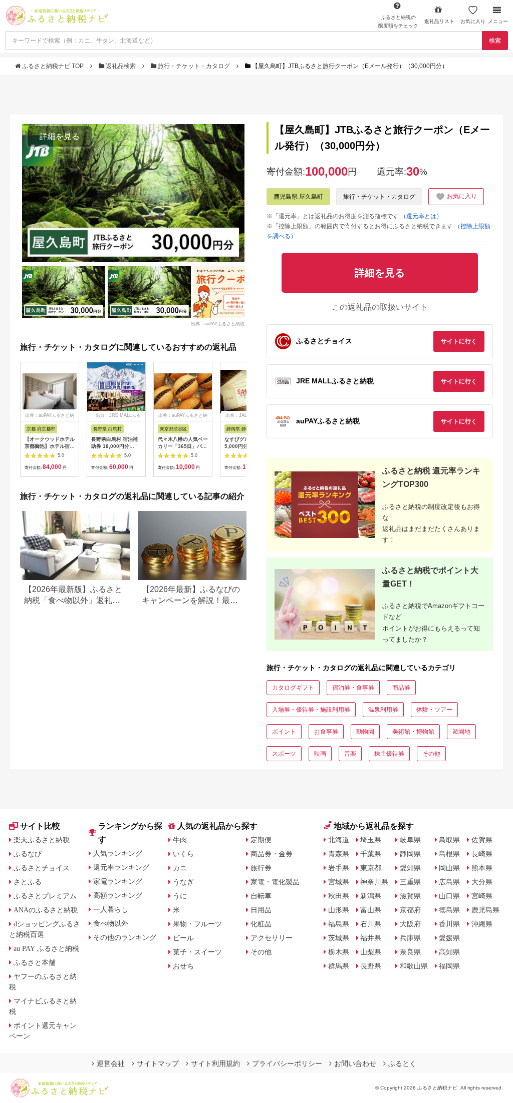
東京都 (370, 867)
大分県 (481, 881)
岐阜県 (410, 839)
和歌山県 (414, 965)
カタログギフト (293, 687)
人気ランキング (117, 853)
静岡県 (410, 853)
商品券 (401, 687)
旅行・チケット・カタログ (193, 66)
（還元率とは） (421, 216)
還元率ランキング (121, 867)
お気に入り (472, 21)
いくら (183, 853)
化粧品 (261, 923)
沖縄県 (481, 923)
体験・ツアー (434, 709)
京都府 (410, 909)
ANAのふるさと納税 (46, 909)
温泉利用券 (383, 709)
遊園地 (461, 731)
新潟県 (370, 895)
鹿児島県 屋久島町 (298, 196)
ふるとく (402, 1063)
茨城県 (338, 937)
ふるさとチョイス (42, 867)
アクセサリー (271, 937)
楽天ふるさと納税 (42, 839)
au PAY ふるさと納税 (46, 948)
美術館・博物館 (413, 731)
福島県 (338, 923)
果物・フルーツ (197, 923)
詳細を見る (60, 136)
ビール (183, 937)
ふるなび (28, 853)
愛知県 (410, 867)
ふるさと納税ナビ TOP (53, 66)
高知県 (449, 951)
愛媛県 (449, 937)
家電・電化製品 (275, 881)
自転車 (261, 895)
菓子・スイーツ (197, 951)
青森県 (338, 853)
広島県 (449, 881)
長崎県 (481, 853)
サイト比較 (40, 826)
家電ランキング (117, 881)
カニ (180, 867)
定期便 (261, 839)
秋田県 (338, 895)
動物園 (365, 731)
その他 (431, 753)
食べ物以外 (110, 923)
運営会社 (111, 1063)
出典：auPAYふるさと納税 (217, 323)
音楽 (350, 753)
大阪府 (410, 923)
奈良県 (410, 951)
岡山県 (449, 867)
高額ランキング (117, 895)
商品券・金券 (271, 853)
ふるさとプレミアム (45, 895)
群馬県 (338, 965)
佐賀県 (481, 839)
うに (180, 895)
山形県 (338, 909)
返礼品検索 (120, 66)
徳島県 (449, 909)
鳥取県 (449, 839)
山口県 (449, 895)
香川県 (449, 923)
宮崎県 (481, 895)
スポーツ (284, 753)
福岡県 (449, 965)
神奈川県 (374, 881)
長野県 (370, 965)
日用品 (261, 909)
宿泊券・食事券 (353, 687)
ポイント (284, 731)
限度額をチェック (398, 22)
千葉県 (370, 853)
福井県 (370, 937)
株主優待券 (389, 753)
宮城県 (338, 881)
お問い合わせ (355, 1063)
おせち (183, 965)
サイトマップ (158, 1063)
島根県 (449, 853)
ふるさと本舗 (35, 962)
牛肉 (180, 839)
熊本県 (481, 867)
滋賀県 (410, 895)
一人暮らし (110, 909)
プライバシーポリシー (287, 1063)
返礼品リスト (439, 21)
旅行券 (261, 867)
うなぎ (183, 881)
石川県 (370, 923)
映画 (320, 753)
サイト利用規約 (215, 1063)
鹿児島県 (485, 909)
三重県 (410, 881)
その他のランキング (124, 937)
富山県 (370, 909)
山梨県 (370, 951)
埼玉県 (370, 839)
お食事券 (326, 731)
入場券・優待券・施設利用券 (311, 709)
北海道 (338, 839)
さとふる (28, 881)
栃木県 (338, 951)
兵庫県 (410, 937)
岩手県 (338, 867)
